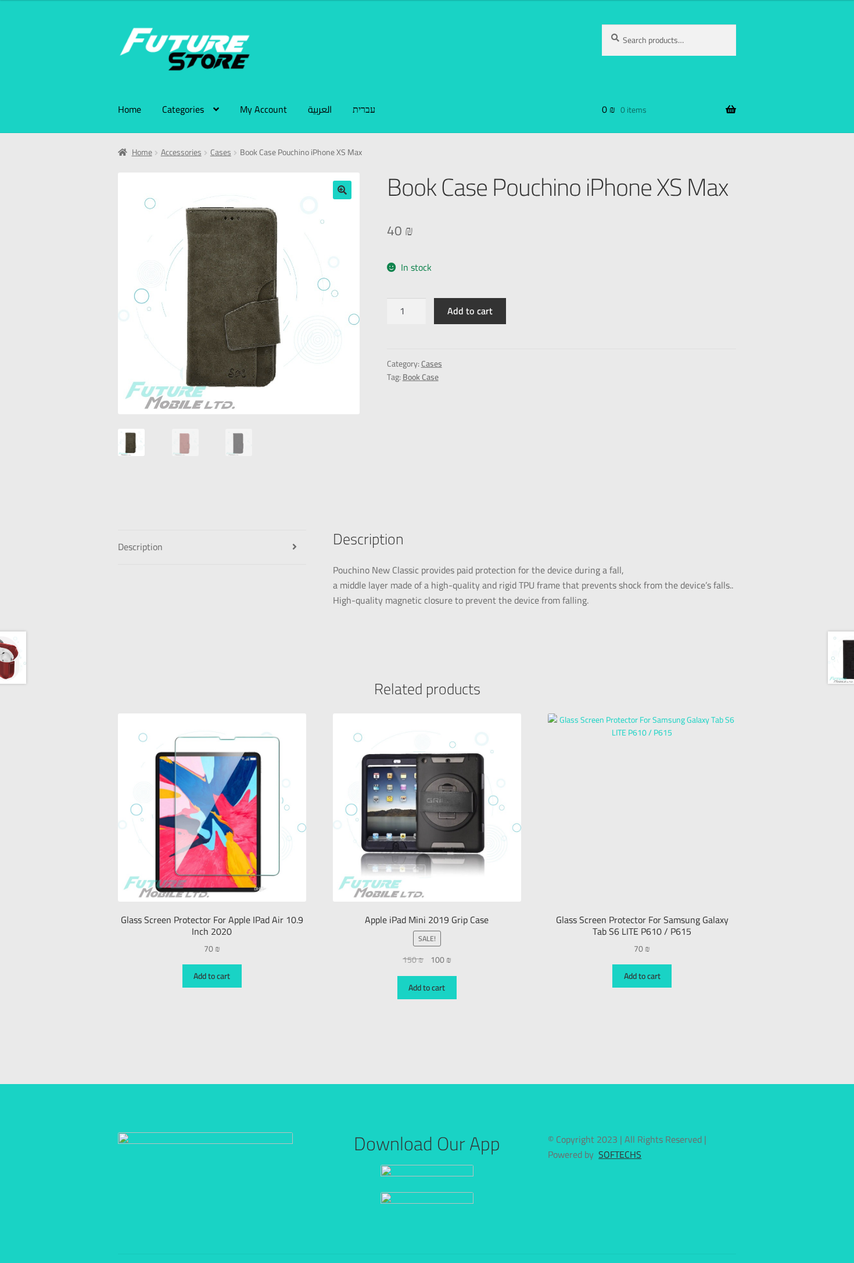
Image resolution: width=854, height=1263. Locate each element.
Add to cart (470, 311)
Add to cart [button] (211, 976)
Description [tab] (140, 546)
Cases (220, 152)
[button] (342, 190)
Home (129, 109)
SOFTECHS (619, 1154)
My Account (263, 109)
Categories (183, 109)
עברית (364, 109)
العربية (320, 109)
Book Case (421, 377)
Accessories (181, 152)
